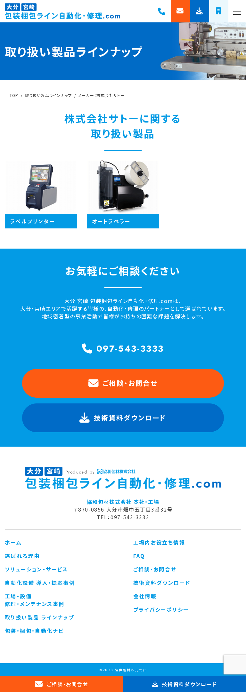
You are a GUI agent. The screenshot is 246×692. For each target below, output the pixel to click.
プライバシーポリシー (161, 609)
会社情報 (145, 596)
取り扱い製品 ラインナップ (39, 617)
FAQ (139, 556)
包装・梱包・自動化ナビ (34, 630)
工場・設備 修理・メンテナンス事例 (34, 600)
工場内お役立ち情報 (159, 542)
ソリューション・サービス (36, 569)
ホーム (13, 542)
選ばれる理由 (22, 556)
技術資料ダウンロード (162, 582)
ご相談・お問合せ (130, 383)
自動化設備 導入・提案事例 (40, 582)
